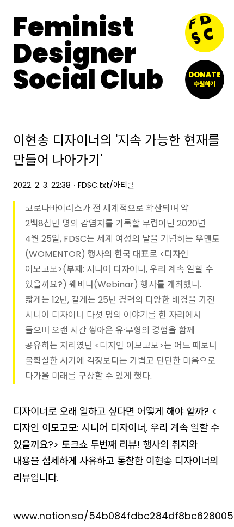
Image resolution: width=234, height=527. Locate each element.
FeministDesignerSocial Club (88, 54)
